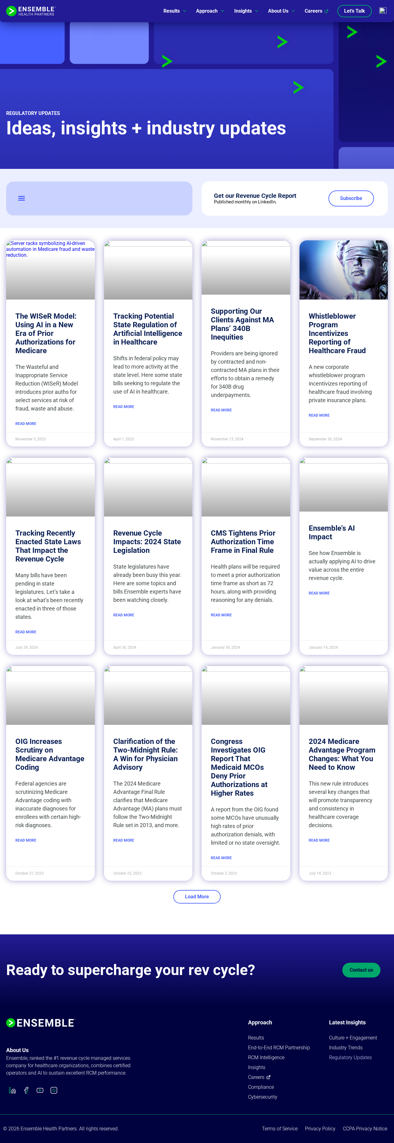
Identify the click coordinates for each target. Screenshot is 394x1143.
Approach (207, 11)
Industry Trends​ (346, 1048)
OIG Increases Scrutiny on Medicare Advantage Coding (49, 754)
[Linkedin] (12, 1090)
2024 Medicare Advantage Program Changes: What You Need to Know (342, 754)
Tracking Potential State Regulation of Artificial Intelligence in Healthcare (147, 329)
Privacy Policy (320, 1129)
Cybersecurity (262, 1097)
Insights (243, 11)
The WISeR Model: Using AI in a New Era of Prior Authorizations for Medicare (46, 333)
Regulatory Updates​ (350, 1057)
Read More (25, 424)
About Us (278, 11)
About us (17, 1050)
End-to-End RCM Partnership (279, 1048)
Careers (313, 11)
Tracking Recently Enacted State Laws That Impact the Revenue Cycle (48, 546)
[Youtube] (40, 1090)
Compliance (261, 1087)
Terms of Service (280, 1129)
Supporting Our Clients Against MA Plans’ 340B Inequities (242, 324)
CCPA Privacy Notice (365, 1129)
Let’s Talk (354, 11)
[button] (21, 198)
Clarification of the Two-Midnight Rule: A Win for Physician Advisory (145, 754)
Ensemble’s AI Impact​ (332, 532)
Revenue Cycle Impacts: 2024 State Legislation (147, 542)
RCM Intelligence (266, 1057)
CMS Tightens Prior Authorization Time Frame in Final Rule (243, 542)
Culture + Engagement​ (353, 1038)
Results (171, 11)
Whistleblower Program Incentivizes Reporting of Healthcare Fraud (337, 333)
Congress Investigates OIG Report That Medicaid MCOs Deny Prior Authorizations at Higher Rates (239, 767)
